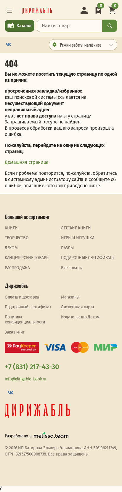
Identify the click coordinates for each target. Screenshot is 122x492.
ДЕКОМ (11, 247)
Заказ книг (14, 332)
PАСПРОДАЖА (17, 267)
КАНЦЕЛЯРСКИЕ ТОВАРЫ (27, 257)
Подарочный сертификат (28, 307)
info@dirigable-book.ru (25, 379)
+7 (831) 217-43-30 (32, 367)
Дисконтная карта (77, 307)
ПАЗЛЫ (67, 247)
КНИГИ (11, 228)
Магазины (70, 297)
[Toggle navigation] (9, 11)
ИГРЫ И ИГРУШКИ (77, 237)
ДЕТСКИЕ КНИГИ (76, 228)
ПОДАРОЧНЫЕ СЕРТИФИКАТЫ (88, 257)
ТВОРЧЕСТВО (16, 237)
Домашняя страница (27, 162)
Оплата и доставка (22, 297)
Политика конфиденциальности (25, 320)
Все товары (71, 267)
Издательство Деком (80, 317)
